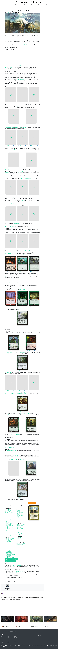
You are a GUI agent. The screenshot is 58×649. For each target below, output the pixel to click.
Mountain (7, 548)
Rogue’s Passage (20, 171)
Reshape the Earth (8, 147)
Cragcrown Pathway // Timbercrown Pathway (9, 543)
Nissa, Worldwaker (21, 352)
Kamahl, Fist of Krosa (9, 414)
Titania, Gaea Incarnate (21, 393)
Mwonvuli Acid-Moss (9, 169)
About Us (13, 644)
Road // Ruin (19, 527)
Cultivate (36, 125)
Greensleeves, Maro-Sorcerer (10, 453)
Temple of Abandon (8, 552)
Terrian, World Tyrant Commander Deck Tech (35, 623)
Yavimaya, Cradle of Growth (9, 557)
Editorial (2, 642)
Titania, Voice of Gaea (26, 392)
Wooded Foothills (8, 555)
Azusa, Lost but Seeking (9, 197)
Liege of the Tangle (8, 372)
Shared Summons (20, 528)
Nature (18, 516)
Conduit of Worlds (31, 178)
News (11, 4)
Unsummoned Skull (35, 626)
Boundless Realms (12, 149)
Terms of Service (26, 644)
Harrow (13, 127)
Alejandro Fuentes (6, 626)
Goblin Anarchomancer (9, 521)
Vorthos (15, 641)
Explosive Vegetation (20, 512)
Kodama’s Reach (8, 127)
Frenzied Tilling (22, 459)
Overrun (31, 414)
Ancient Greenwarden (24, 178)
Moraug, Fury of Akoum (24, 250)
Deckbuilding (17, 12)
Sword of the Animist (17, 223)
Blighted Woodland (8, 539)
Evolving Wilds (7, 544)
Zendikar (18, 541)
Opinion (8, 637)
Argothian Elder (7, 511)
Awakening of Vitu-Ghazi (21, 524)
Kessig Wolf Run (8, 547)
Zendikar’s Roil (10, 327)
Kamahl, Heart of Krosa (24, 413)
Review (8, 642)
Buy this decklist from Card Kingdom (11, 559)
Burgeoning (13, 200)
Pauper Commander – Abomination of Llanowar (7, 623)
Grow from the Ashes (14, 459)
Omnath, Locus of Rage (34, 568)
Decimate (18, 510)
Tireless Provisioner (26, 252)
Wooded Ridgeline (8, 556)
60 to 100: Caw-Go (48, 623)
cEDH (24, 4)
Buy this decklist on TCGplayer (10, 561)
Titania (18, 520)
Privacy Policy (21, 644)
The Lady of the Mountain (26, 44)
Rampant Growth (23, 106)
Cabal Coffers (26, 171)
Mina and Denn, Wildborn (9, 527)
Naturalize (19, 172)
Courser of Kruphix (10, 203)
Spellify (46, 4)
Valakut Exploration (11, 282)
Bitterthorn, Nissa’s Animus (10, 224)
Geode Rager (7, 520)
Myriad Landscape (8, 549)
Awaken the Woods (17, 147)
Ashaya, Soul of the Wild (15, 434)
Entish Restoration (20, 525)
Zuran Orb (20, 394)
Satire (28, 4)
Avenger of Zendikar (9, 252)
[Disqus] (22, 602)
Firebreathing (19, 572)
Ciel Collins (19, 626)
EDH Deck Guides (33, 4)
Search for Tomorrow (20, 519)
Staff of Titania (20, 224)
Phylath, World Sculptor (9, 530)
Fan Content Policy (21, 645)
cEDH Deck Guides (40, 4)
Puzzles (8, 641)
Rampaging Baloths (8, 531)
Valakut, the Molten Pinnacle (10, 554)
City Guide (2, 638)
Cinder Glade (7, 540)
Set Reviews (16, 4)
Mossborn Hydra (8, 529)
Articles (20, 4)
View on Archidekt (31, 503)
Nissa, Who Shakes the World (10, 352)
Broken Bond (7, 172)
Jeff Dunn (8, 12)
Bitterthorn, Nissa (20, 530)
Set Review (15, 637)
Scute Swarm (7, 532)
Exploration (22, 200)
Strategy (15, 638)
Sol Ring (16, 106)
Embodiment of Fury (16, 254)
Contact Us (17, 644)
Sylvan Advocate (36, 436)
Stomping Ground (8, 551)
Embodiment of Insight (26, 254)
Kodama (18, 513)
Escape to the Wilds (20, 511)
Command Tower (8, 541)
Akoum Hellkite (32, 250)
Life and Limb (12, 276)
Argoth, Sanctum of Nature (10, 393)
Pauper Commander (10, 638)
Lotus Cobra (7, 526)
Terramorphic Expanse (9, 553)
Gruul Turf (7, 546)
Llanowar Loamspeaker (9, 525)
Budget (2, 636)
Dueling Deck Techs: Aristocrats (20, 623)
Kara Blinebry (49, 626)
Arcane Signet (19, 441)
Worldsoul (18, 521)
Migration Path (19, 514)
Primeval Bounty (8, 308)
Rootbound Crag (8, 550)
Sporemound (7, 274)
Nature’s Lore (24, 127)
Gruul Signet (26, 441)
